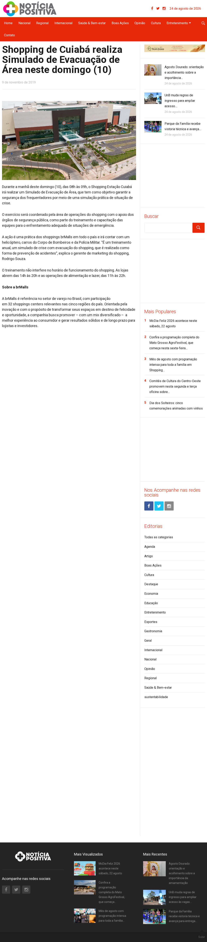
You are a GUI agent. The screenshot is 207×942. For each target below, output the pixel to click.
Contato (9, 35)
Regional (42, 23)
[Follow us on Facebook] (153, 8)
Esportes (150, 622)
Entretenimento (177, 23)
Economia (151, 594)
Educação (151, 603)
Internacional (63, 23)
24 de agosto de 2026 (185, 8)
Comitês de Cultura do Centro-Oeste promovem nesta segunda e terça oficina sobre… (175, 386)
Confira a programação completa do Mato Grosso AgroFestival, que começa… (112, 892)
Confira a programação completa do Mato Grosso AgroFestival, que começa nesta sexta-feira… (174, 342)
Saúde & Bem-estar (92, 23)
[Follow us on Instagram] (164, 8)
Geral (148, 641)
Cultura (156, 23)
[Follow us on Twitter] (159, 8)
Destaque (151, 584)
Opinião (139, 23)
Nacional (24, 23)
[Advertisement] (174, 175)
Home (8, 23)
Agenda (149, 547)
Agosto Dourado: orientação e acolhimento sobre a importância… (184, 72)
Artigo (148, 556)
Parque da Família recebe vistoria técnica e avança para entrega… (184, 916)
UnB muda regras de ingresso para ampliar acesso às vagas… (182, 897)
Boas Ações (120, 23)
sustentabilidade (156, 697)
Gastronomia (153, 631)
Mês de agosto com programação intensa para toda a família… (112, 915)
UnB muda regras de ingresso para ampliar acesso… (180, 100)
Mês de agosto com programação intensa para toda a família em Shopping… (173, 364)
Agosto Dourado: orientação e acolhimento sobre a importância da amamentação (182, 873)
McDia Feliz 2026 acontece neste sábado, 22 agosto (110, 868)
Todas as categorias (158, 537)
